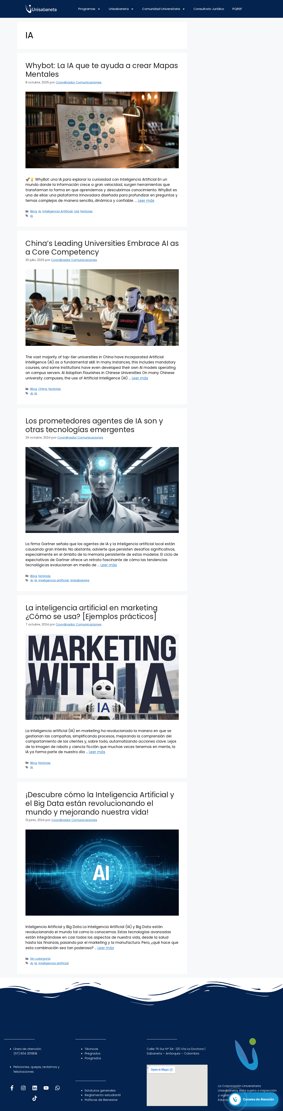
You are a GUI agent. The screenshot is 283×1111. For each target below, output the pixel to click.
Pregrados (92, 1053)
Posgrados (93, 1058)
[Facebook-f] (12, 1088)
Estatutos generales (100, 1090)
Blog (33, 211)
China (42, 389)
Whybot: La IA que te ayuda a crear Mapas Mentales (101, 69)
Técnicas (91, 1049)
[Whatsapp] (57, 1088)
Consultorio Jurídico (209, 9)
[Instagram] (23, 1088)
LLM (76, 211)
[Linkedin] (34, 1088)
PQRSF (237, 9)
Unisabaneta (119, 9)
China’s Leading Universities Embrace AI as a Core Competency (102, 247)
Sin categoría (40, 959)
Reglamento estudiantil (103, 1095)
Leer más (146, 200)
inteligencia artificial (54, 580)
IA (39, 211)
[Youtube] (46, 1088)
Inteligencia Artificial (57, 211)
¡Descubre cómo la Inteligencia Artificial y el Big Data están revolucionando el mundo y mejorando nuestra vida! (99, 803)
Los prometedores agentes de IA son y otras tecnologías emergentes (94, 425)
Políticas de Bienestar (101, 1100)
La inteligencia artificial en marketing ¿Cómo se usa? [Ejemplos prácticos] (91, 612)
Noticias (86, 211)
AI (31, 393)
